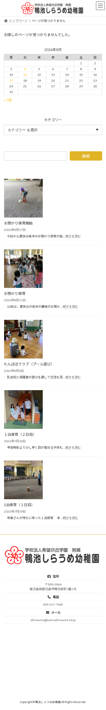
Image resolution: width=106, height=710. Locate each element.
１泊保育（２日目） (20, 434)
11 (25, 75)
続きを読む (73, 236)
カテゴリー (53, 119)
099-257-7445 (53, 604)
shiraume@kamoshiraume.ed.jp (53, 620)
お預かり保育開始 (18, 223)
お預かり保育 (14, 293)
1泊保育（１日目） (19, 505)
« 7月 (8, 100)
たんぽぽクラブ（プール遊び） (29, 364)
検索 (86, 156)
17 (11, 80)
